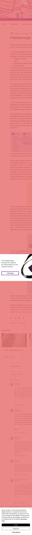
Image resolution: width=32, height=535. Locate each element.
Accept (16, 525)
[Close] (30, 510)
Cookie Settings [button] (16, 532)
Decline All (16, 529)
